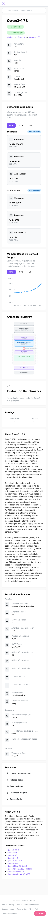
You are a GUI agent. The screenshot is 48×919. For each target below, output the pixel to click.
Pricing (11, 905)
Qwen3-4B (12, 852)
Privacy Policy (34, 909)
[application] (24, 291)
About (4, 905)
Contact (19, 905)
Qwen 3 (21, 37)
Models (10, 37)
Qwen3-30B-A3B (15, 861)
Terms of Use (22, 909)
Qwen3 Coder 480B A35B (18, 874)
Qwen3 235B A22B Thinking (19, 869)
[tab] (11, 125)
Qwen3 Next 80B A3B (17, 866)
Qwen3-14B (12, 858)
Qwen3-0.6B (13, 850)
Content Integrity (8, 909)
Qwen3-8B (12, 855)
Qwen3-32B (12, 863)
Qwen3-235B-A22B (16, 871)
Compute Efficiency (31, 905)
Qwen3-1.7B (34, 37)
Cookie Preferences (9, 913)
